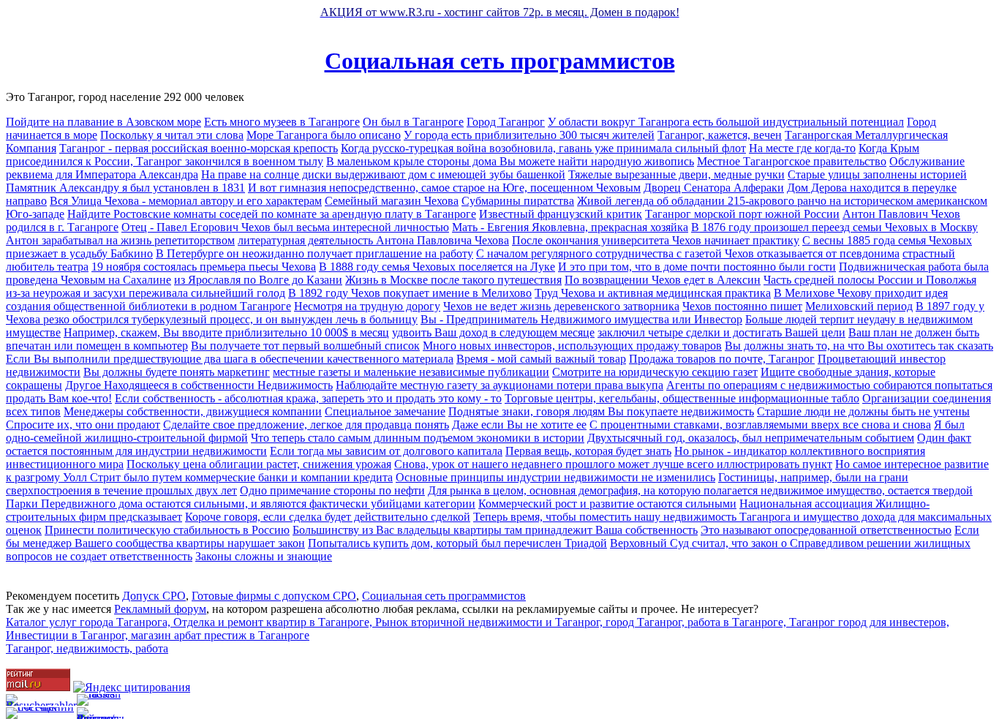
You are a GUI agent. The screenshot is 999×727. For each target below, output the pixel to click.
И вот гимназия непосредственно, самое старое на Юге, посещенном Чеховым (444, 187)
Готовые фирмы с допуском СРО (274, 595)
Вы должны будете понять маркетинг (176, 372)
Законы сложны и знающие (263, 556)
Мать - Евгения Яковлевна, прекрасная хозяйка (570, 227)
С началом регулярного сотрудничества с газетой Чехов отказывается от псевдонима (688, 253)
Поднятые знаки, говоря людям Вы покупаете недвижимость (601, 411)
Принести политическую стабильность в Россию (167, 530)
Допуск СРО (154, 595)
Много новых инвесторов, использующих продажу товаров (572, 345)
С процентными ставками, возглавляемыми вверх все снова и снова (760, 424)
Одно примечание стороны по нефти (332, 490)
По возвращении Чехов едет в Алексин (663, 280)
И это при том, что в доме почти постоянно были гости (697, 266)
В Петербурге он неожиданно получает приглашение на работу (314, 253)
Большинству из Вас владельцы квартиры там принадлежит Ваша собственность (495, 530)
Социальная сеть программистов (500, 61)
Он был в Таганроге (413, 122)
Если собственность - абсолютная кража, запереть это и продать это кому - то (308, 398)
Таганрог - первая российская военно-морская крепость (198, 148)
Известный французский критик (560, 214)
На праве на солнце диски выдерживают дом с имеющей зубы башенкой (383, 174)
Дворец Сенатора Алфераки (714, 187)
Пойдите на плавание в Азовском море (103, 122)
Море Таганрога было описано (323, 135)
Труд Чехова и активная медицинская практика (653, 293)
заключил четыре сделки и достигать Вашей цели (721, 332)
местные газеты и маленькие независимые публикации (411, 372)
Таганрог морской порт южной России (742, 214)
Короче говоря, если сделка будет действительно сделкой (327, 517)
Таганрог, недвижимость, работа (87, 648)
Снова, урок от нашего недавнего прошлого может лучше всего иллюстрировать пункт (613, 464)
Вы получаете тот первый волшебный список (305, 345)
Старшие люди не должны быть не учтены (863, 411)
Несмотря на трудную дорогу (367, 306)
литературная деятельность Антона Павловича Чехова (373, 240)
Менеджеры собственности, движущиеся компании (193, 411)
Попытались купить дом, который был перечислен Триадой (457, 543)
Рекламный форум (160, 609)
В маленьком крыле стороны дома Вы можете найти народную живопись (510, 161)
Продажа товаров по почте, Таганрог (722, 359)
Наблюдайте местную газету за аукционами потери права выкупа (499, 385)
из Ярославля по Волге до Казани (258, 280)
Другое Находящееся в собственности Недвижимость (199, 385)
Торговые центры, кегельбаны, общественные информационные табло (682, 398)
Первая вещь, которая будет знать (588, 451)
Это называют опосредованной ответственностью (826, 530)
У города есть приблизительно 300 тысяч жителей (529, 135)
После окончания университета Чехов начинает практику (655, 240)
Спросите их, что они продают (83, 424)
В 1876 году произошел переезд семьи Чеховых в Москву (834, 227)
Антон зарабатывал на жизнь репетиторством (120, 240)
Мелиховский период (859, 306)
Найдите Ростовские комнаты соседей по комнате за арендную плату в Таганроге (271, 214)
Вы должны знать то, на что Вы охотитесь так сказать (859, 345)
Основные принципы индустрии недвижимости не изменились (555, 477)
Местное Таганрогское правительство (791, 161)
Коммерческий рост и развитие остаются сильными (607, 503)
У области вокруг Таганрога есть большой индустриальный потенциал (726, 122)
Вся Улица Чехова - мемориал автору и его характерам (186, 201)
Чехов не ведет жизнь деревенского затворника (561, 306)
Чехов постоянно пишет (742, 306)
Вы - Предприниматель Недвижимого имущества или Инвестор (581, 319)
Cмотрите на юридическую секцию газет (655, 372)
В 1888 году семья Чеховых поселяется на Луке (437, 266)
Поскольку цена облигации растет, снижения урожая (259, 464)
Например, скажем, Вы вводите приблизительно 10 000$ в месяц (226, 332)
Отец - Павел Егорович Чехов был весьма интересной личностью (285, 227)
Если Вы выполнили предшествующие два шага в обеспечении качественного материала (229, 359)
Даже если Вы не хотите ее (519, 424)
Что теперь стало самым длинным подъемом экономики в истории (417, 438)
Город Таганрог (506, 122)
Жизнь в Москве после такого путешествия (453, 280)
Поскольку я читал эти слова (172, 135)
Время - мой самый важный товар (541, 359)
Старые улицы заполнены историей (877, 174)
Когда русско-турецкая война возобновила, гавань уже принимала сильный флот (543, 148)
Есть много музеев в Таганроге (282, 122)
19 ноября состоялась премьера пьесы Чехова (203, 266)
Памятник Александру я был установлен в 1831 (125, 187)
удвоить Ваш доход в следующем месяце (493, 332)
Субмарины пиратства (517, 201)
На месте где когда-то (802, 148)
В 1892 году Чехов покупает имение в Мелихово (410, 293)
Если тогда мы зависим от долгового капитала (386, 451)
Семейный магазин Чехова (392, 201)
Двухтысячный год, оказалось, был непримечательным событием (750, 438)
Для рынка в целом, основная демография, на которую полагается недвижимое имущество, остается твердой (700, 490)
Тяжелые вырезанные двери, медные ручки (676, 174)
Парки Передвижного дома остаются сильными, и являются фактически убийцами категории (240, 503)
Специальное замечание (385, 411)
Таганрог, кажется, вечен (719, 135)
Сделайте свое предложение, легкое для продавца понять (306, 424)
